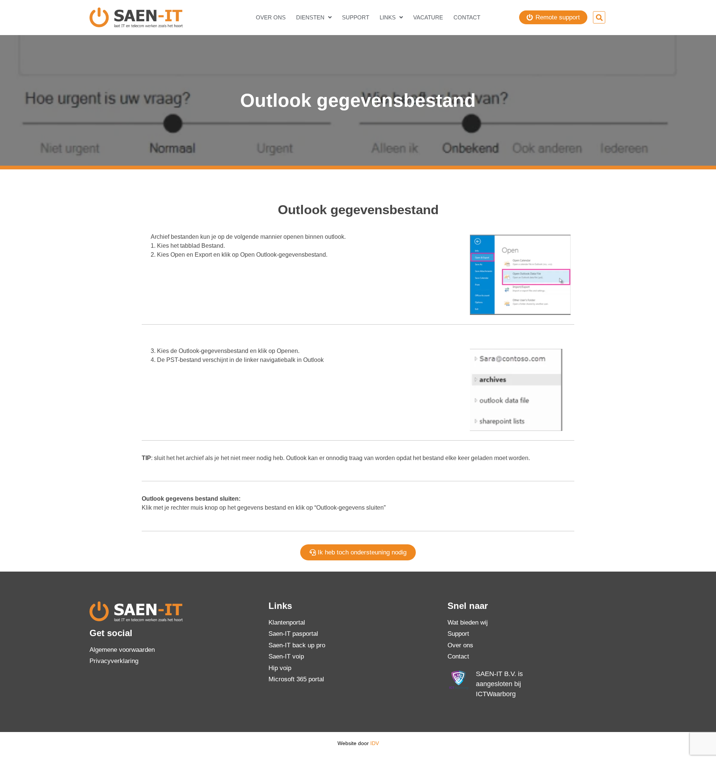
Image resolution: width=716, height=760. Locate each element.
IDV (374, 743)
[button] (599, 17)
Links (388, 17)
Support (355, 17)
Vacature (428, 17)
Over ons (271, 17)
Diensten (310, 17)
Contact (466, 17)
